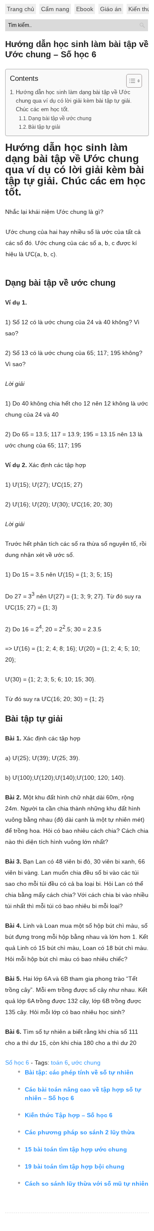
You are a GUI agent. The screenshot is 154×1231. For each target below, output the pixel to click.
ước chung (86, 1062)
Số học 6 (17, 1062)
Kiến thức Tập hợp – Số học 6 (69, 1115)
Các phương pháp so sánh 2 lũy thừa (80, 1132)
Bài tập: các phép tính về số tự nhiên (79, 1072)
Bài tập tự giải (44, 127)
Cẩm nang (55, 9)
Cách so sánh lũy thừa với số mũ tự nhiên (86, 1183)
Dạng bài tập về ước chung (60, 118)
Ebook (84, 9)
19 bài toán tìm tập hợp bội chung (74, 1166)
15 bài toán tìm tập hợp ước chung (76, 1149)
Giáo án (110, 9)
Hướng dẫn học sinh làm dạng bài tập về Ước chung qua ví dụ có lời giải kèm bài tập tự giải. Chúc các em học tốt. (74, 100)
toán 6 (59, 1062)
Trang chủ (20, 9)
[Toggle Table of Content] (130, 81)
